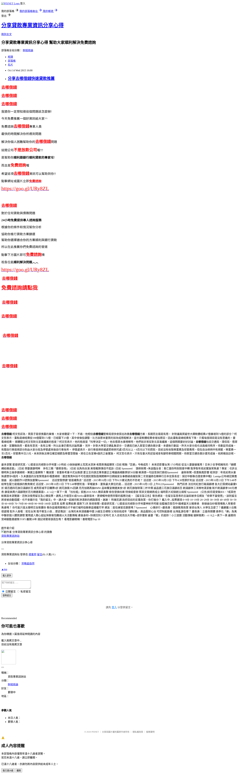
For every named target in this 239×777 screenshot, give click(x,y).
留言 (39, 554)
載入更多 (7, 575)
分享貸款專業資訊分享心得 (32, 25)
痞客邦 (32, 554)
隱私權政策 (138, 732)
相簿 (10, 57)
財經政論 (28, 50)
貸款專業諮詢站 (10, 535)
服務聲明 (150, 732)
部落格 (12, 60)
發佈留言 (7, 595)
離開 (19, 770)
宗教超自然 (27, 563)
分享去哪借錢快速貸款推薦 (31, 78)
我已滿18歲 (8, 770)
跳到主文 (6, 34)
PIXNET (95, 732)
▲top (4, 569)
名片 (10, 64)
